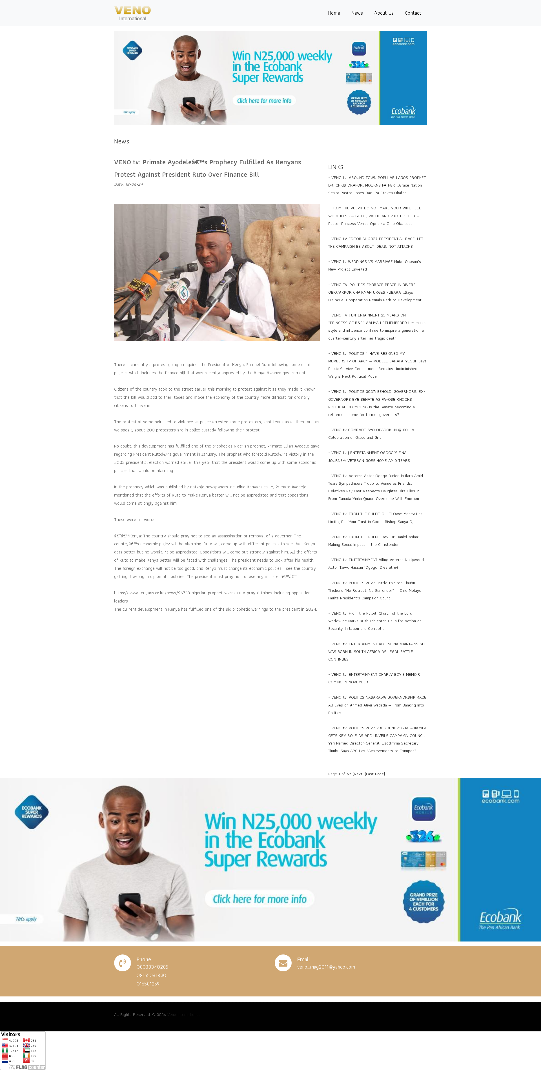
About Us (384, 13)
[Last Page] (375, 773)
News (357, 13)
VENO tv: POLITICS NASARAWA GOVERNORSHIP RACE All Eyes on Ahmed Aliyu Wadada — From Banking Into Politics (377, 705)
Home (334, 13)
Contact (413, 13)
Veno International (183, 1014)
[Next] (358, 773)
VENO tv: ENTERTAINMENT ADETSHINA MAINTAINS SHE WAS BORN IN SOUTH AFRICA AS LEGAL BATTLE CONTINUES (377, 652)
